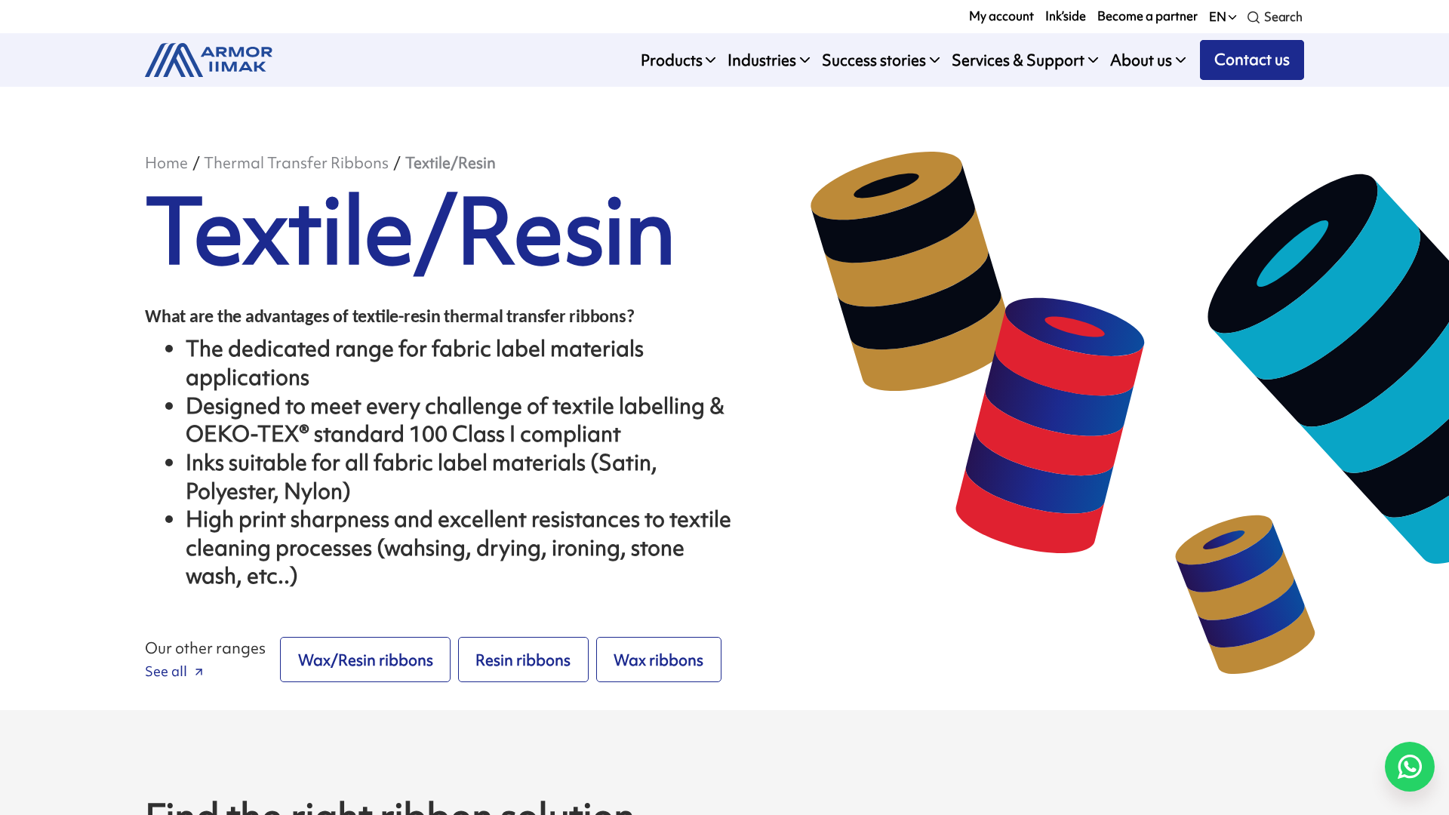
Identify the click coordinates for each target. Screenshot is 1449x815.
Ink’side (1065, 16)
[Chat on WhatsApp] (1410, 767)
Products (672, 60)
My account (1001, 16)
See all (166, 671)
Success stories (874, 60)
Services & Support (1018, 60)
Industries (762, 60)
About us (1141, 60)
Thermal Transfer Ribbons (296, 162)
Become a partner (1147, 16)
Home (166, 162)
